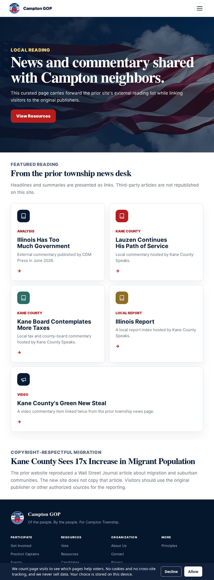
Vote (65, 546)
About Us (119, 546)
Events (16, 562)
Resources (69, 554)
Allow (193, 571)
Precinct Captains (25, 554)
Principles (169, 546)
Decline (171, 571)
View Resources (33, 116)
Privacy (117, 562)
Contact (117, 554)
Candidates (70, 562)
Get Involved (21, 546)
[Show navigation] (199, 8)
